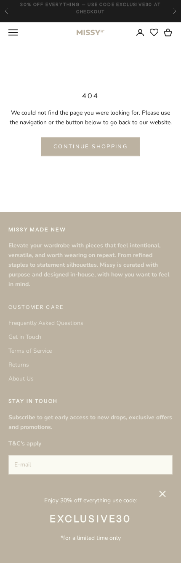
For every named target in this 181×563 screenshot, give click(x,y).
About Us (21, 379)
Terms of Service (30, 351)
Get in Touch (24, 337)
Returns (18, 365)
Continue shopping (90, 146)
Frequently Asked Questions (45, 323)
